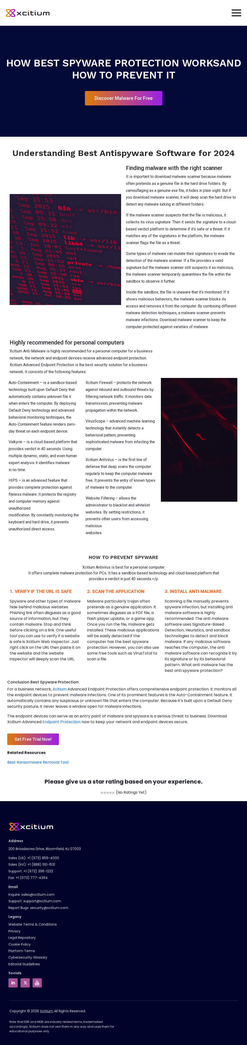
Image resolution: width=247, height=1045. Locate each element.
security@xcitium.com (49, 907)
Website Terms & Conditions (32, 924)
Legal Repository (22, 937)
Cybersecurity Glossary (27, 957)
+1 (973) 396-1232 (38, 871)
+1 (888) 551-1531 (41, 864)
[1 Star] (101, 792)
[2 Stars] (104, 792)
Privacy (14, 931)
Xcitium (60, 689)
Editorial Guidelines (24, 964)
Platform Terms (21, 950)
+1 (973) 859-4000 (43, 858)
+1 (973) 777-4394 (32, 877)
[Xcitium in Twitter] (25, 982)
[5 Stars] (113, 792)
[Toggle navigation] (236, 13)
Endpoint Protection (61, 722)
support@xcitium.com (42, 901)
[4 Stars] (110, 792)
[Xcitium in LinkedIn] (13, 982)
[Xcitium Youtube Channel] (37, 982)
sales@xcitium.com (38, 894)
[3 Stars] (107, 792)
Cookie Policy (19, 944)
